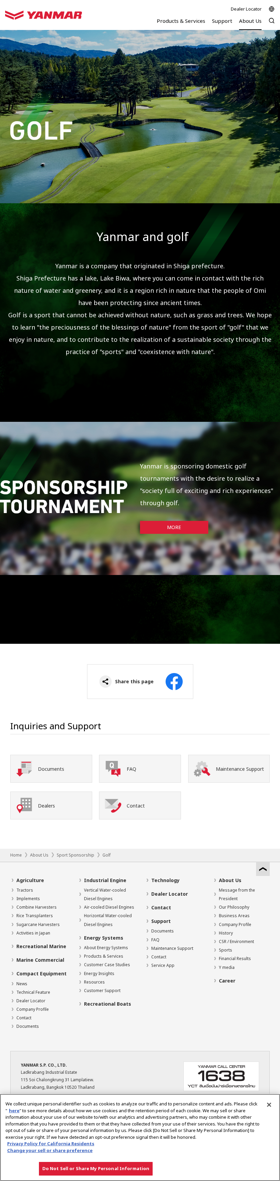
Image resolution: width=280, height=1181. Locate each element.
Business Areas (234, 916)
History (226, 933)
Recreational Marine (41, 946)
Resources (94, 982)
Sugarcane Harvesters (38, 924)
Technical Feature (33, 992)
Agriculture (30, 880)
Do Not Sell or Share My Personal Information (96, 1168)
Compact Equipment (41, 973)
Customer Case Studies (107, 965)
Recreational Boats (107, 1004)
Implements (28, 898)
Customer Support (102, 990)
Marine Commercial (40, 960)
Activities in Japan (33, 933)
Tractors (24, 890)
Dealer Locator (246, 9)
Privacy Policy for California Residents (50, 1143)
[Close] (269, 1104)
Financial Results (235, 958)
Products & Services (103, 956)
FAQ (155, 940)
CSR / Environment (236, 941)
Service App (162, 965)
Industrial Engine (105, 880)
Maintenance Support (172, 948)
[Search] (271, 24)
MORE (174, 527)
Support (161, 921)
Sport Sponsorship (75, 855)
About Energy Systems (106, 948)
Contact (23, 1018)
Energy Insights (99, 973)
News (21, 984)
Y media (227, 967)
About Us (39, 855)
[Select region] (271, 9)
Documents (27, 1026)
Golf (106, 855)
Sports (225, 950)
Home (16, 855)
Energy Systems (103, 938)
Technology (165, 880)
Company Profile (32, 1009)
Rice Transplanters (34, 916)
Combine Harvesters (36, 907)
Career (227, 980)
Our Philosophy (234, 907)
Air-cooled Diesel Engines (109, 907)
